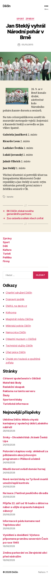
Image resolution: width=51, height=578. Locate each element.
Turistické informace (15, 403)
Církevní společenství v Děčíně (22, 378)
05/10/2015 (27, 44)
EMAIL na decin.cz (16, 305)
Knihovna (11, 312)
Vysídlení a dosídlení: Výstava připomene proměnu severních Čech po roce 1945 (25, 538)
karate (10, 196)
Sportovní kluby (12, 399)
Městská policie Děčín (18, 325)
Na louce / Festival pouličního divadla (25, 493)
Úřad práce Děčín (16, 352)
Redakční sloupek (14, 386)
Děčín (6, 6)
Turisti (7, 253)
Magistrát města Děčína (19, 319)
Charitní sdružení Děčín (19, 292)
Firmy (6, 261)
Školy (6, 395)
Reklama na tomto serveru (19, 391)
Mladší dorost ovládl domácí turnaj (24, 469)
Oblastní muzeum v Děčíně (21, 339)
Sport (20, 18)
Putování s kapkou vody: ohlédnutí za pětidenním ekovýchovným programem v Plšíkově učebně (25, 455)
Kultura (7, 249)
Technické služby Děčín (19, 345)
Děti (5, 246)
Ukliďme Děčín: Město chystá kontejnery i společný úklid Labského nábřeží (25, 423)
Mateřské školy (12, 382)
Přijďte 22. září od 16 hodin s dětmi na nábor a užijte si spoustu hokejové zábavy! (25, 507)
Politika (7, 257)
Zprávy (30, 18)
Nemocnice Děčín (16, 332)
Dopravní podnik (15, 299)
